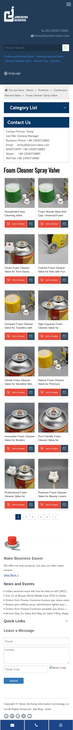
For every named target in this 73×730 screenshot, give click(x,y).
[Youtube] (29, 716)
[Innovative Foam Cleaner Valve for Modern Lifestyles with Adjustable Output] (20, 417)
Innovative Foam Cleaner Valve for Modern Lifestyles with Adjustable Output (20, 438)
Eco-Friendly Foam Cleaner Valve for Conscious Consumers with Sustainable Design (52, 438)
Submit (14, 680)
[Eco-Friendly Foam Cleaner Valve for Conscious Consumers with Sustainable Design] (53, 417)
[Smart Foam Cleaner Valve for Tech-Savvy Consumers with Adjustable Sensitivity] (20, 248)
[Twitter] (23, 716)
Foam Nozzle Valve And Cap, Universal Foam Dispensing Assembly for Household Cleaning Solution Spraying (52, 213)
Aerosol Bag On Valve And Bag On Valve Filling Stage (37, 613)
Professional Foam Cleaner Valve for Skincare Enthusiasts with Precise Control (17, 494)
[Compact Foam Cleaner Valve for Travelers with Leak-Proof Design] (20, 305)
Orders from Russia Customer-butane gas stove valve (37, 600)
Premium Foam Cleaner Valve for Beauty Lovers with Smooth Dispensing (52, 494)
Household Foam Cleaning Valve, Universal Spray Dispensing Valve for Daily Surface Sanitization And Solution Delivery (19, 213)
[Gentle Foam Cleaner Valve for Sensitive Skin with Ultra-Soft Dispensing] (20, 361)
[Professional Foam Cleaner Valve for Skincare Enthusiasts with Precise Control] (20, 473)
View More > (11, 575)
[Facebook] (6, 716)
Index (48, 709)
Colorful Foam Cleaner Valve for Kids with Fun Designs (51, 269)
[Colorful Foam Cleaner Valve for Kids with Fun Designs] (53, 248)
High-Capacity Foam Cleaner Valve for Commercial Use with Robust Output (50, 326)
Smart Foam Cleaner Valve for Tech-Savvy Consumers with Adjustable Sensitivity (17, 269)
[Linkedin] (18, 716)
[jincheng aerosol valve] (36, 14)
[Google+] (12, 716)
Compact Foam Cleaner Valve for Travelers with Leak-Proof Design (19, 326)
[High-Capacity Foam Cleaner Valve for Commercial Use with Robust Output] (53, 305)
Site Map (38, 709)
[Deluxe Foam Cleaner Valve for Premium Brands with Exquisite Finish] (53, 361)
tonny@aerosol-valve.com (52, 35)
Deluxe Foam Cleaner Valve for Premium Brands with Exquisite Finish (51, 382)
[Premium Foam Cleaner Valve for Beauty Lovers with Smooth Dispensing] (53, 473)
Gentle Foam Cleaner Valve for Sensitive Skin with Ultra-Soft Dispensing (18, 382)
